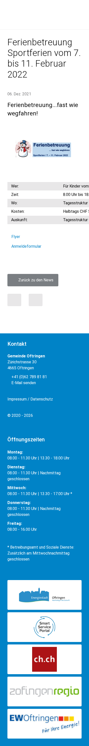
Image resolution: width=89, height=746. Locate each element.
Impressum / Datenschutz (30, 399)
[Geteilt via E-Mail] (36, 300)
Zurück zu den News (34, 280)
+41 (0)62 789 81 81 (28, 376)
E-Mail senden (23, 382)
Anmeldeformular (26, 246)
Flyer (15, 236)
